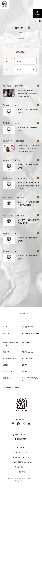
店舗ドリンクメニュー (28, 352)
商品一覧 (6, 333)
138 (33, 276)
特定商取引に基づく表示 (22, 457)
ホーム (5, 327)
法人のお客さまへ (27, 358)
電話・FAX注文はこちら (22, 435)
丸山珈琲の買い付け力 (10, 358)
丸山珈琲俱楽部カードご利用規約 (22, 462)
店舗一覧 (6, 352)
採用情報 (24, 371)
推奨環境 (22, 472)
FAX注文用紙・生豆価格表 (11, 387)
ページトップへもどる (21, 313)
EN (38, 30)
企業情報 (24, 365)
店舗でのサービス (27, 343)
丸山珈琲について (27, 327)
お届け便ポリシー (22, 467)
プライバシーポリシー (22, 452)
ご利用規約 (22, 447)
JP (38, 26)
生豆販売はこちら (22, 439)
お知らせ (6, 365)
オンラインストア (8, 371)
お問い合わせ (7, 378)
